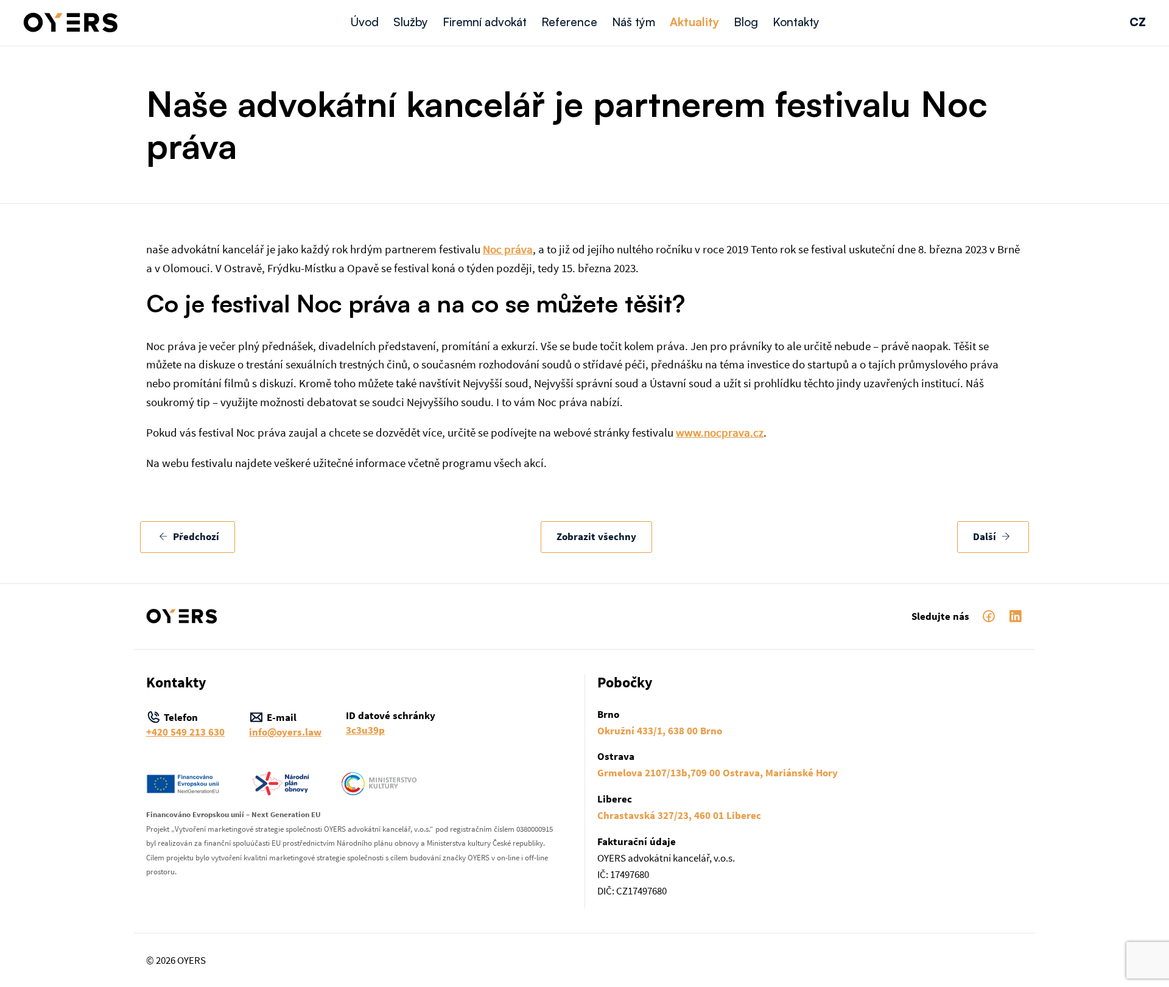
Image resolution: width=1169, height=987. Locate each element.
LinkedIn (1015, 616)
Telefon (185, 724)
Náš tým (633, 22)
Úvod (364, 22)
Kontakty (796, 22)
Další (986, 536)
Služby (410, 22)
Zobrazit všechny (596, 536)
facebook (988, 616)
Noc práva (508, 249)
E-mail (285, 724)
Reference (569, 22)
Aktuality (694, 22)
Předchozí (194, 536)
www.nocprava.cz (720, 432)
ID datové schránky (390, 722)
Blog (746, 22)
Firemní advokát (485, 22)
